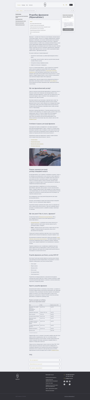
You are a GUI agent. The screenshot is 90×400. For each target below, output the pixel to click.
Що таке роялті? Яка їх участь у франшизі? (37, 28)
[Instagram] (69, 381)
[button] (63, 5)
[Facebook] (64, 381)
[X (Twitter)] (64, 384)
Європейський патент (19, 19)
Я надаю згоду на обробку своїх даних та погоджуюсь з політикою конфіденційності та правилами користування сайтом (68, 24)
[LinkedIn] (67, 381)
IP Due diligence (53, 80)
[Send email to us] (66, 5)
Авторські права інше (35, 145)
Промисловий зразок (35, 141)
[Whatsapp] (69, 384)
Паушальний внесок (35, 222)
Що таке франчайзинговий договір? (35, 23)
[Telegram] (67, 384)
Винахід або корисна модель (37, 143)
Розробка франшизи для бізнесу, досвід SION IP (38, 30)
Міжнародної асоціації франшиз (46, 216)
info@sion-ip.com (32, 119)
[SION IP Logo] (45, 6)
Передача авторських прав (20, 24)
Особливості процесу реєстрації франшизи (37, 25)
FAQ (30, 33)
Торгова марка (34, 139)
